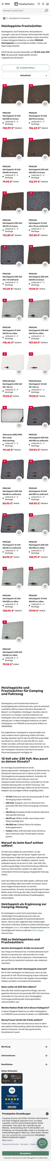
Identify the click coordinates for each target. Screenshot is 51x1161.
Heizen (16, 927)
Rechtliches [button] (7, 1064)
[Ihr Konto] (43, 4)
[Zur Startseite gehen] (24, 4)
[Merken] (19, 104)
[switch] (16, 1080)
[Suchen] (46, 10)
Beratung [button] (5, 1047)
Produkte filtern (27, 68)
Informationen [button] (8, 1055)
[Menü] (21, 1074)
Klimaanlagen (38, 930)
